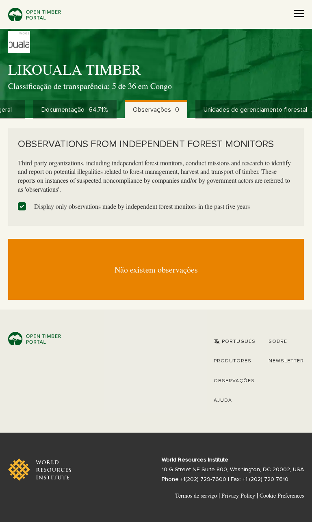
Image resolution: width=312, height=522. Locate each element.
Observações (234, 381)
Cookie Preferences (282, 495)
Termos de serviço (196, 495)
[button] (235, 341)
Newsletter (286, 361)
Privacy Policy (238, 495)
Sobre (278, 341)
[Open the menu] (299, 13)
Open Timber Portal (34, 14)
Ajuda (223, 400)
